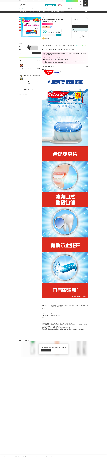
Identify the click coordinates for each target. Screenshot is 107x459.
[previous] (43, 44)
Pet (69, 8)
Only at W (27, 8)
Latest (22, 55)
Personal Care (53, 8)
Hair (58, 8)
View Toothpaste (24, 92)
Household (73, 8)
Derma (43, 8)
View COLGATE (23, 95)
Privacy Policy (43, 457)
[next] (77, 9)
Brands (82, 8)
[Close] (105, 457)
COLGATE (45, 18)
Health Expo (21, 8)
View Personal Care (25, 89)
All (19, 55)
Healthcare (33, 8)
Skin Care (39, 8)
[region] (53, 457)
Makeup (47, 8)
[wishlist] (53, 21)
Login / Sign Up (45, 350)
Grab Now (58, 35)
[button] (85, 3)
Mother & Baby (64, 8)
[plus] (86, 23)
